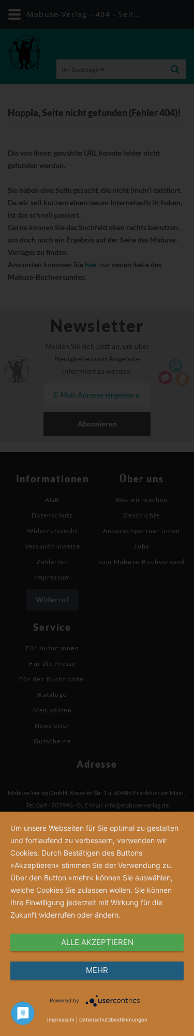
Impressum (60, 1019)
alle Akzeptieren (97, 942)
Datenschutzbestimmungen (113, 1019)
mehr (97, 970)
